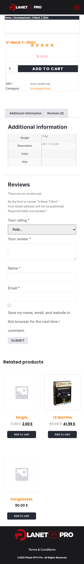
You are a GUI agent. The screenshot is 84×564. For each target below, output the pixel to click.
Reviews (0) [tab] (55, 113)
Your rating (18, 220)
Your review (19, 239)
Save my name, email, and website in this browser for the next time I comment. (39, 321)
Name (14, 268)
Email (14, 288)
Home (8, 17)
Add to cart (47, 68)
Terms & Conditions (42, 549)
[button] (77, 7)
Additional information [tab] (25, 113)
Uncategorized (22, 17)
